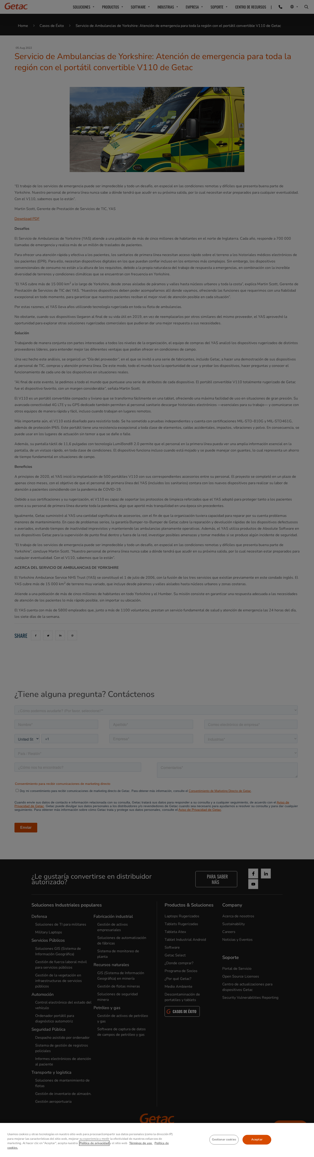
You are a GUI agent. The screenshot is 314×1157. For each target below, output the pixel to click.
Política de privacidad (94, 1143)
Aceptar (257, 1139)
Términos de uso (141, 1143)
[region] (157, 1140)
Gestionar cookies (224, 1139)
